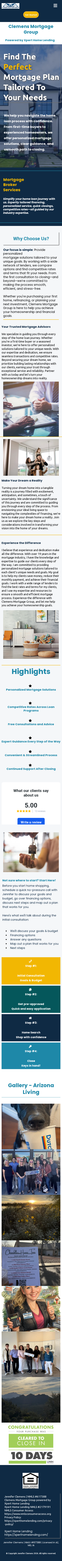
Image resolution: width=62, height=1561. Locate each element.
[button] (55, 6)
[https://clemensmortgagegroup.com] (10, 6)
